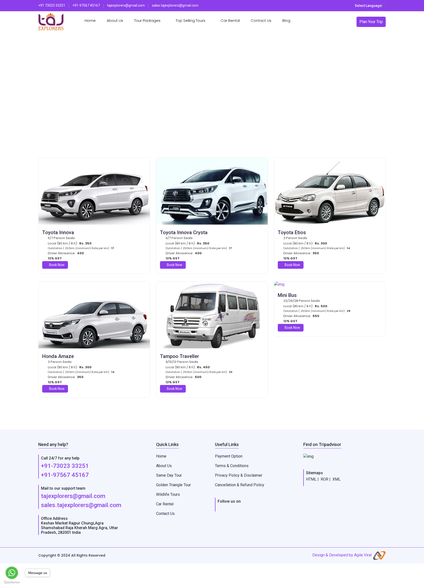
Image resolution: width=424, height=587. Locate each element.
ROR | (326, 479)
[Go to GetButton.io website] (12, 582)
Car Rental (230, 20)
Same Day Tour (169, 475)
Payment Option (228, 456)
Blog (286, 20)
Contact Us (261, 20)
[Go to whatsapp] (12, 573)
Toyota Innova (58, 232)
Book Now (56, 265)
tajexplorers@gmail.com (73, 496)
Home (90, 20)
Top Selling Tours (191, 20)
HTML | (312, 479)
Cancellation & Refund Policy (239, 485)
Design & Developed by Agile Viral (341, 555)
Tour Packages (147, 20)
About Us (115, 20)
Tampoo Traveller (179, 356)
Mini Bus (287, 295)
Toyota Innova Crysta (184, 232)
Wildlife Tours (168, 494)
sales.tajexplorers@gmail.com (81, 505)
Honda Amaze (58, 356)
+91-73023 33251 (65, 465)
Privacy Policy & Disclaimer (238, 475)
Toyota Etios (292, 232)
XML (336, 479)
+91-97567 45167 (65, 475)
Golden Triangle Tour (173, 485)
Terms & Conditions (232, 465)
